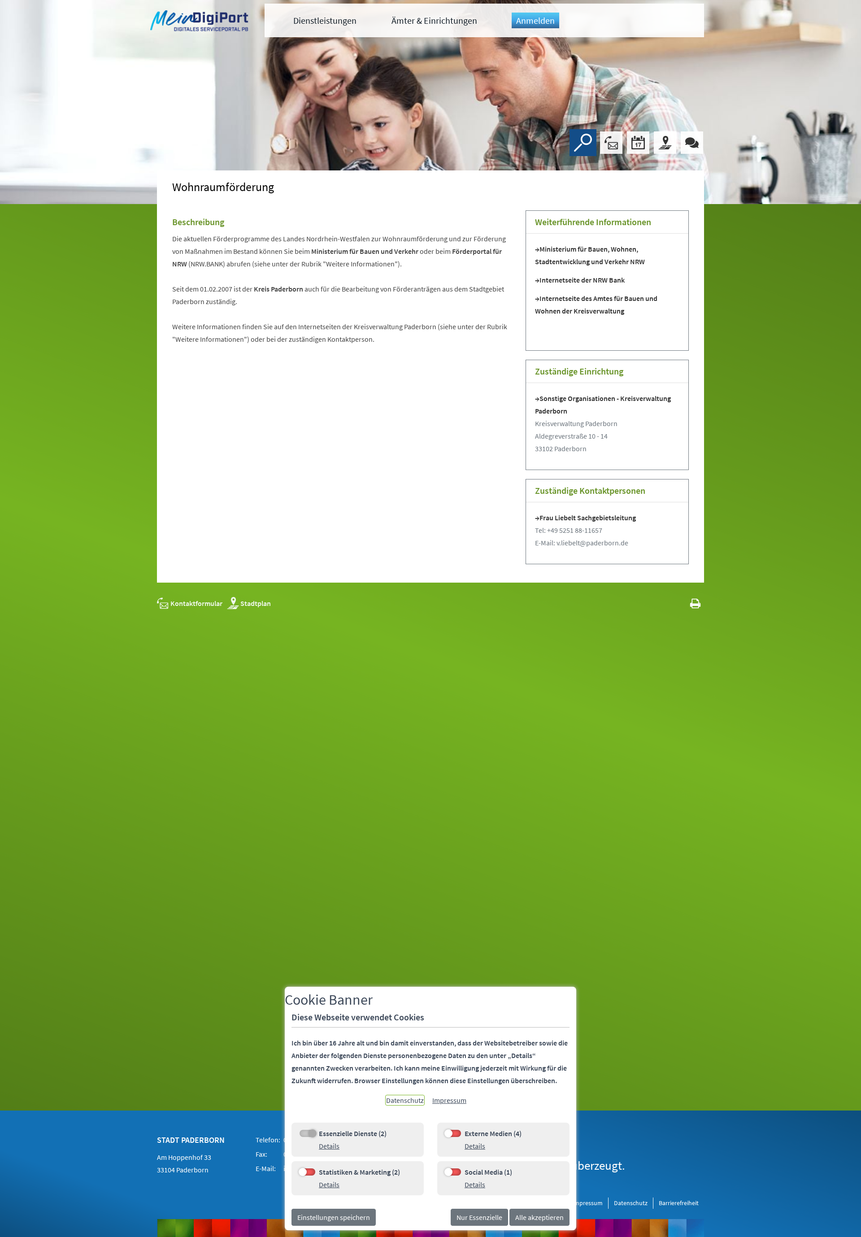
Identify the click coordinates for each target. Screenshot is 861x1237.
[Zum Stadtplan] (665, 142)
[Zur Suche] (583, 142)
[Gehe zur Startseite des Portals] (200, 22)
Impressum (587, 1203)
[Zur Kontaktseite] (611, 142)
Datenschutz (631, 1203)
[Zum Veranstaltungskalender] (638, 142)
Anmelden (535, 20)
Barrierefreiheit (679, 1203)
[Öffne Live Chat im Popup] (692, 142)
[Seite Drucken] (695, 603)
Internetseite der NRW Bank (582, 279)
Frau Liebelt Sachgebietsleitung (587, 517)
